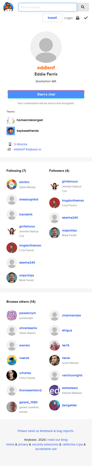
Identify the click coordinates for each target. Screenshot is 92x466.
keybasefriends (28, 130)
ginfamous (27, 226)
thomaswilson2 (30, 390)
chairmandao (71, 315)
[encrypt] (77, 18)
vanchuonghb (72, 375)
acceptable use (46, 449)
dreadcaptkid (28, 199)
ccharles (25, 373)
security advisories (45, 444)
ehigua (67, 330)
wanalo (24, 345)
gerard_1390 (28, 402)
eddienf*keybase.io (27, 149)
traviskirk (26, 214)
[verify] (86, 18)
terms (10, 444)
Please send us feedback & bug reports (45, 431)
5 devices (20, 144)
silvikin (24, 182)
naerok (24, 358)
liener (66, 358)
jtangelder (69, 405)
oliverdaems (28, 328)
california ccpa (72, 444)
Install (52, 17)
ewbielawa (70, 388)
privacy (23, 444)
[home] (8, 5)
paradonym (27, 313)
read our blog (58, 439)
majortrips (26, 275)
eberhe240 (27, 262)
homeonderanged (30, 120)
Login (68, 18)
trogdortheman (30, 245)
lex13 (65, 345)
